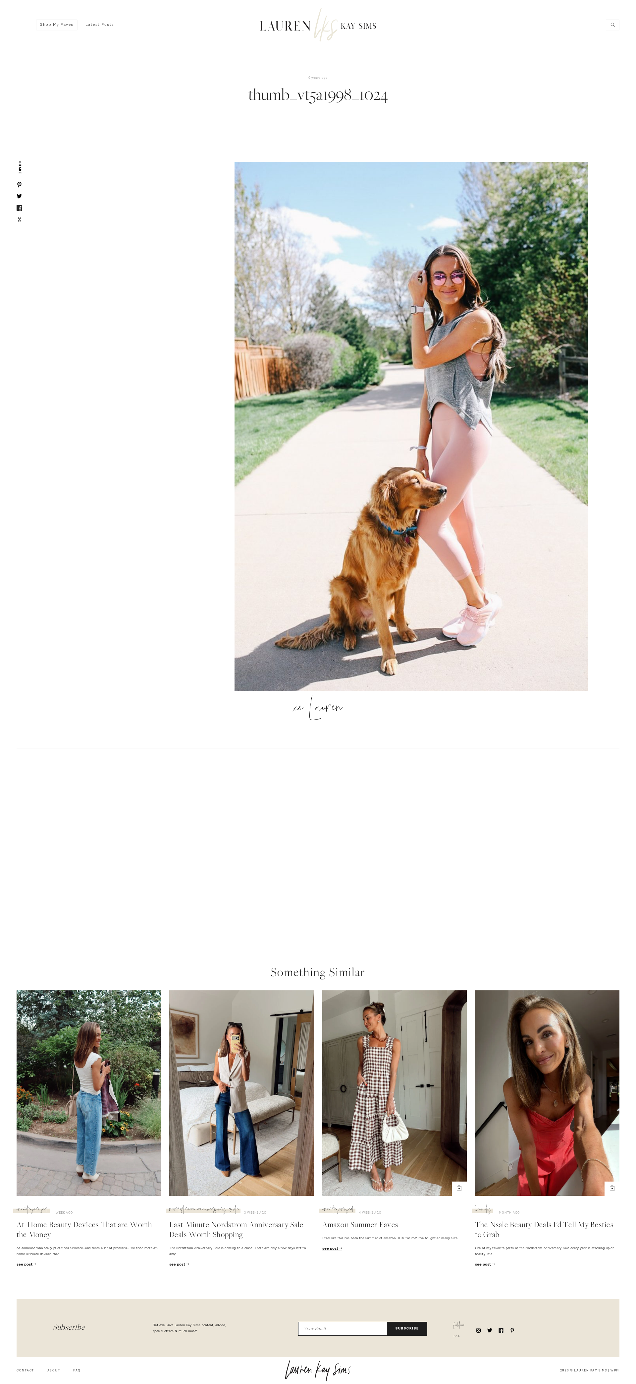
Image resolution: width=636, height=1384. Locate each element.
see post (25, 1265)
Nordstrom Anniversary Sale (204, 1210)
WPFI (614, 1370)
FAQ (77, 1370)
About (53, 1370)
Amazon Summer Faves (360, 1226)
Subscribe (407, 1328)
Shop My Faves (57, 25)
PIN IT (414, 427)
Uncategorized (32, 1210)
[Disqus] (318, 840)
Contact (25, 1370)
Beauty (483, 1210)
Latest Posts (99, 25)
